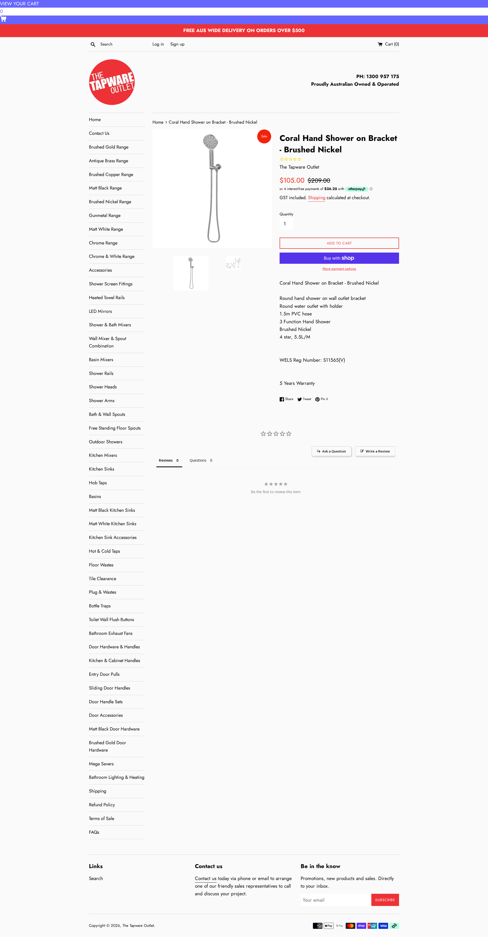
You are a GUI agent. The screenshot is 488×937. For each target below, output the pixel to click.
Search (96, 878)
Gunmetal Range (104, 215)
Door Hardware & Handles (114, 646)
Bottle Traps (100, 606)
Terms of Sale (101, 818)
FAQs (94, 832)
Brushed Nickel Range (110, 201)
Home (95, 119)
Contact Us (99, 133)
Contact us (206, 878)
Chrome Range (103, 243)
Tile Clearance (102, 578)
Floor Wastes (101, 565)
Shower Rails (101, 373)
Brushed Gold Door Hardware (107, 746)
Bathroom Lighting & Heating (116, 777)
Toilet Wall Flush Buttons (111, 619)
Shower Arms (101, 400)
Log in (158, 44)
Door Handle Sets (106, 701)
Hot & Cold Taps (104, 551)
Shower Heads (103, 387)
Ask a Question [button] (334, 451)
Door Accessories (106, 715)
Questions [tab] (198, 460)
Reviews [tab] (166, 460)
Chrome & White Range (111, 256)
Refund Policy (102, 804)
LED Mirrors (100, 311)
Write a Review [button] (378, 451)
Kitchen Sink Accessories (112, 537)
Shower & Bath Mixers (110, 324)
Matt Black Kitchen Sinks (112, 510)
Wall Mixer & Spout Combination (107, 342)
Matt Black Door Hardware (114, 729)
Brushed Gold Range (108, 147)
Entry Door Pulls (104, 674)
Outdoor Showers (105, 441)
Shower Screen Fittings (110, 284)
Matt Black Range (105, 188)
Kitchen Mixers (103, 455)
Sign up (177, 44)
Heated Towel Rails (107, 297)
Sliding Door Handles (109, 688)
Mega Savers (101, 763)
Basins (95, 496)
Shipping (97, 791)
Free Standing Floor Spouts (115, 428)
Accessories (100, 270)
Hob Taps (98, 482)
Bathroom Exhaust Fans (110, 633)
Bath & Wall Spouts (107, 414)
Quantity (286, 214)
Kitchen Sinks (101, 469)
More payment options (339, 268)
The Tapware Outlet (138, 925)
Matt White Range (106, 229)
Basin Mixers (101, 359)
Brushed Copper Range (111, 174)
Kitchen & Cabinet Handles (114, 660)
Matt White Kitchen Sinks (112, 523)
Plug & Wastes (102, 592)
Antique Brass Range (108, 160)
